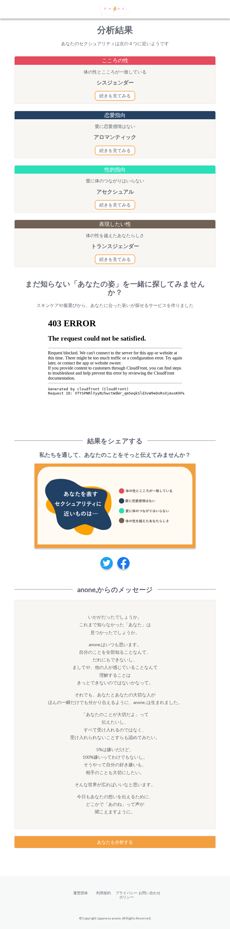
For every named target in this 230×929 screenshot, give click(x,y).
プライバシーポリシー (126, 895)
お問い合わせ (149, 893)
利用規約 (103, 893)
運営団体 (80, 893)
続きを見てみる (115, 95)
